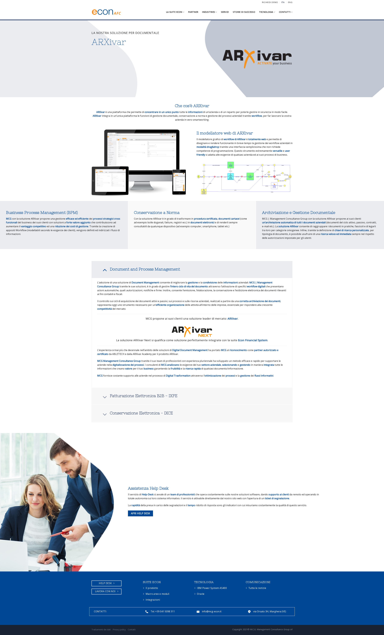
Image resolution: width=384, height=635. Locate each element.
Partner (193, 12)
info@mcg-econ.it (211, 611)
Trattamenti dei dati (101, 629)
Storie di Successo (244, 12)
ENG (290, 2)
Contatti (284, 12)
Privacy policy (119, 629)
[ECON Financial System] (107, 12)
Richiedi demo (270, 2)
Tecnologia (266, 12)
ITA (283, 2)
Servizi (225, 12)
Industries (208, 12)
